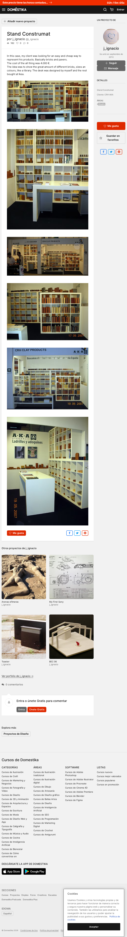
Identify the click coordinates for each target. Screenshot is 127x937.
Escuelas (52, 895)
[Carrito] (111, 9)
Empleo (24, 895)
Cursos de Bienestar (12, 849)
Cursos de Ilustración (12, 772)
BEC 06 (53, 661)
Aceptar (94, 926)
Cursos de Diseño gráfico (46, 795)
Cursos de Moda (10, 814)
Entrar (120, 9)
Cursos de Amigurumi (44, 834)
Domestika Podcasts (11, 899)
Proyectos (15, 895)
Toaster (5, 661)
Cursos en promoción (108, 784)
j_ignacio (26, 39)
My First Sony (56, 601)
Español (7, 913)
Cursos (5, 895)
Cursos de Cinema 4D (76, 787)
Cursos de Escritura (12, 810)
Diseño (102, 104)
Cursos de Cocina (11, 837)
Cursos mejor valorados (109, 776)
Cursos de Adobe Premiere (79, 791)
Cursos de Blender (74, 796)
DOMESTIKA (16, 9)
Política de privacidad (49, 930)
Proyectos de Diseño (16, 733)
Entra (21, 709)
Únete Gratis (36, 709)
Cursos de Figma (74, 800)
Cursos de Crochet (43, 830)
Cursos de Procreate (75, 783)
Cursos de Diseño (11, 795)
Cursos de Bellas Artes (45, 799)
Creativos (41, 895)
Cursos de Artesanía (43, 790)
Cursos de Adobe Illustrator (79, 779)
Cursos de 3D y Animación (15, 799)
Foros (33, 895)
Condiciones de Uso (29, 930)
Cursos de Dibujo (42, 786)
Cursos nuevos (104, 772)
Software (72, 767)
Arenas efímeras (10, 601)
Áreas (37, 767)
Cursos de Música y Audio (15, 833)
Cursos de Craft (10, 776)
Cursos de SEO (41, 814)
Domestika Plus (30, 899)
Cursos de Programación (46, 818)
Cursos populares (106, 780)
